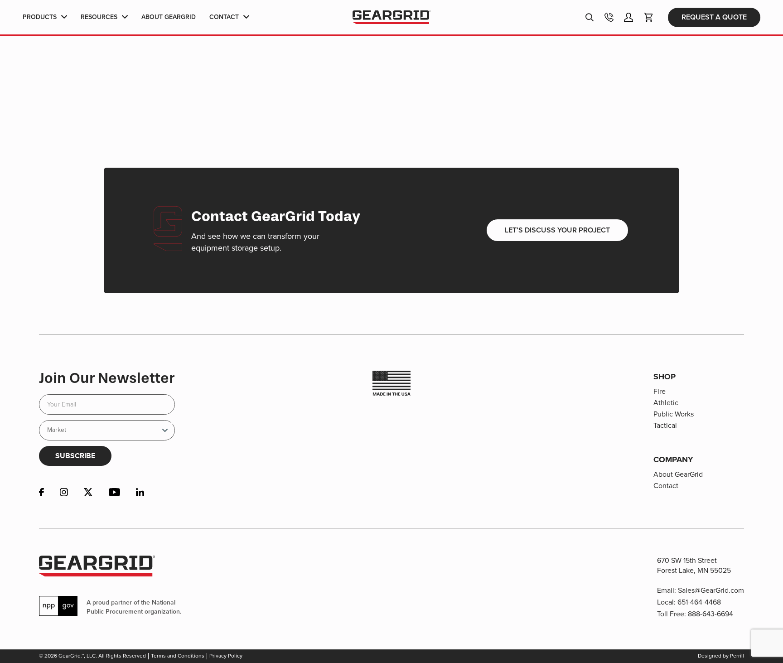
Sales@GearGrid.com (711, 590)
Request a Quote (714, 17)
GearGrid (391, 17)
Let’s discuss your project (557, 230)
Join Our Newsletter (106, 378)
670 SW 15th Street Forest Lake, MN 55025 (694, 565)
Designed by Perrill (721, 656)
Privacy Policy (225, 656)
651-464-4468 (699, 602)
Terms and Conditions (177, 656)
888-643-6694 (710, 614)
